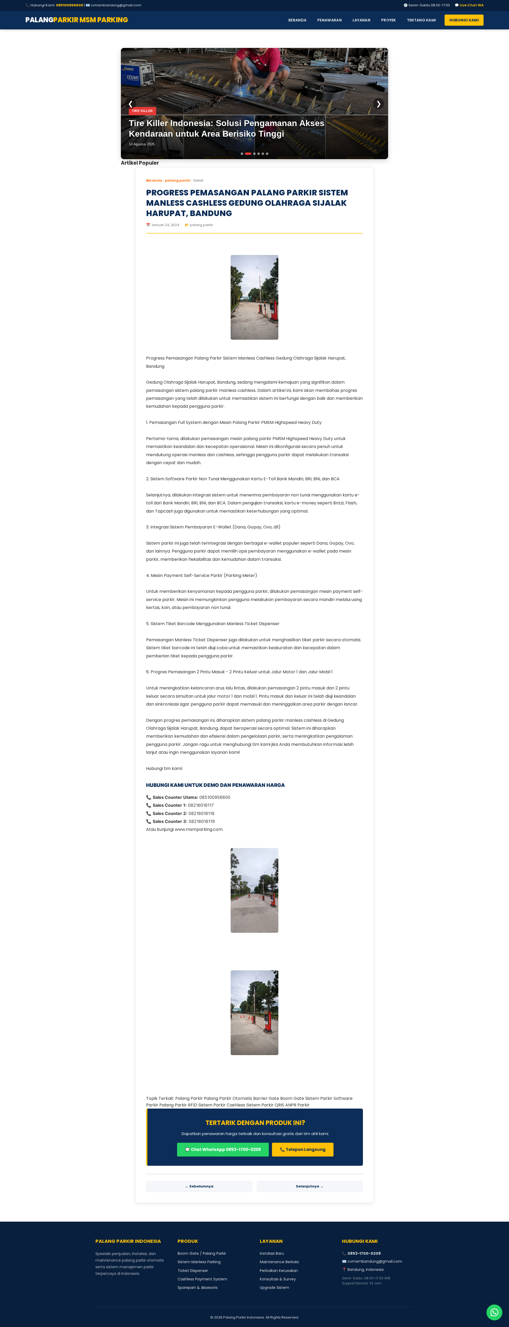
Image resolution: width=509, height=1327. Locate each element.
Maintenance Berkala (279, 1262)
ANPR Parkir (297, 1105)
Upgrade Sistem (274, 1287)
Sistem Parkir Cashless (222, 1105)
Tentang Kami (421, 20)
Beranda (297, 20)
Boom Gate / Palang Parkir (202, 1253)
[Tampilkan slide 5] (263, 154)
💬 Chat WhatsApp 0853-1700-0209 (223, 1149)
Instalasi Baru (272, 1253)
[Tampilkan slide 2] (246, 154)
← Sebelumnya (199, 1186)
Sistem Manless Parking (199, 1262)
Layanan (361, 20)
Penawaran (329, 20)
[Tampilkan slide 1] (242, 154)
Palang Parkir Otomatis (228, 1098)
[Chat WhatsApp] (494, 1312)
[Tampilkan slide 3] (252, 154)
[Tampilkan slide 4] (258, 154)
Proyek (388, 20)
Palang (76, 20)
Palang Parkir (189, 1098)
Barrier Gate (266, 1098)
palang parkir (178, 180)
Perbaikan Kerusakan (279, 1270)
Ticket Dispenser (193, 1270)
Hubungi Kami (464, 20)
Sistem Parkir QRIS (265, 1105)
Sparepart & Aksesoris (198, 1287)
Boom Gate (292, 1098)
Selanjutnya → (309, 1186)
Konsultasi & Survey (278, 1279)
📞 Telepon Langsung (303, 1149)
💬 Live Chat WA (469, 5)
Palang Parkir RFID (178, 1105)
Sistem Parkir (319, 1098)
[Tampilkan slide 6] (267, 154)
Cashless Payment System (202, 1279)
